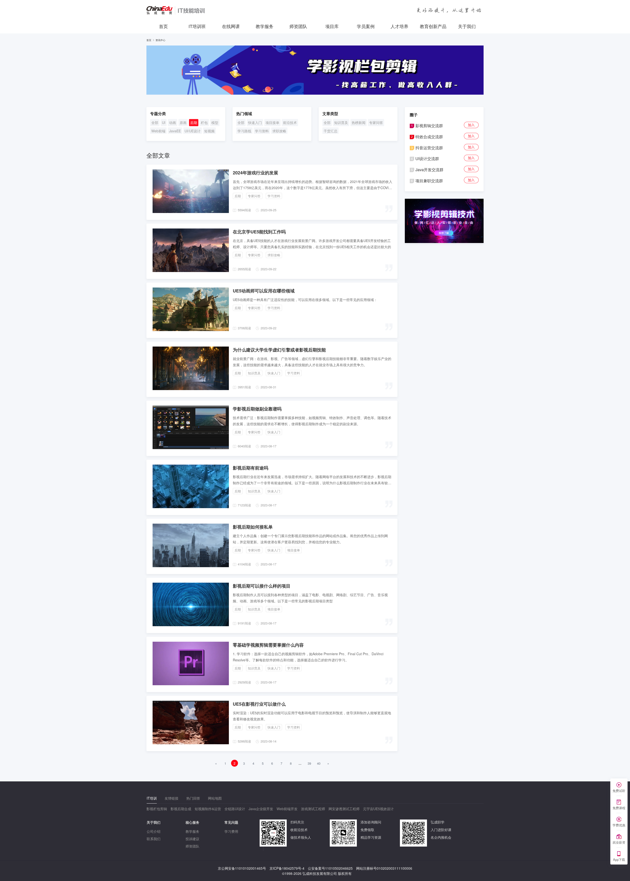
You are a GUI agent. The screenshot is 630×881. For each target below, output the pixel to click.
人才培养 (399, 26)
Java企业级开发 (261, 808)
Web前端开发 (287, 808)
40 (318, 763)
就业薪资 (619, 842)
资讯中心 (160, 40)
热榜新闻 (358, 122)
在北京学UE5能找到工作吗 (259, 231)
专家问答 (376, 122)
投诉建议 (192, 838)
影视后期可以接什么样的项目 (261, 586)
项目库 (332, 26)
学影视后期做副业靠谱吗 (257, 409)
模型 (214, 122)
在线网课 (231, 26)
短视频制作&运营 (208, 808)
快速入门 (255, 122)
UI (163, 122)
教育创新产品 (433, 26)
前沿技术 (290, 122)
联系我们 (153, 838)
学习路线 (244, 130)
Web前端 (158, 130)
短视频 (209, 130)
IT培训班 (197, 26)
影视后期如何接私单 (253, 527)
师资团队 (298, 26)
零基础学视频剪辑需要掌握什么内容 (268, 645)
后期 (193, 122)
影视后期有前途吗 (250, 468)
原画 (183, 122)
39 (309, 763)
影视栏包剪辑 (156, 808)
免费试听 (619, 790)
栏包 (204, 122)
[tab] (152, 798)
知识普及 (341, 122)
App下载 (619, 859)
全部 (154, 122)
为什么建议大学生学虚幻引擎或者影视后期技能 (279, 350)
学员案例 (366, 26)
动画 (172, 122)
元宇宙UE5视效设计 (378, 808)
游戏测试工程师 (313, 808)
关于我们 (467, 26)
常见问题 (231, 822)
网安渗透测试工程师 (344, 808)
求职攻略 (279, 130)
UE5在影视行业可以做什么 (259, 704)
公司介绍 (153, 831)
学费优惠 (619, 825)
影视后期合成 (181, 808)
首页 (163, 26)
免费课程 (619, 807)
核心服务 (192, 822)
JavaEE (175, 130)
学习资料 (262, 130)
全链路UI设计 (234, 808)
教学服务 (264, 26)
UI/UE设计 (193, 130)
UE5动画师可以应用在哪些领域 (264, 291)
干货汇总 (330, 130)
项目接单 (272, 122)
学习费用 (231, 831)
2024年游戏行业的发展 (255, 172)
